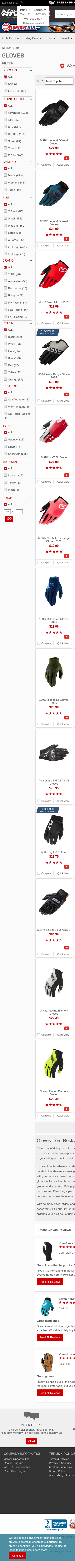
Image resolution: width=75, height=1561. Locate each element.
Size (5, 197)
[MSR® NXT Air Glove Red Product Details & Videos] (53, 475)
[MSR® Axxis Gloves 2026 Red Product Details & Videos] (53, 317)
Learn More (40, 1549)
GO (9, 518)
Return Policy (57, 1471)
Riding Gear (10, 48)
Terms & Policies (59, 1458)
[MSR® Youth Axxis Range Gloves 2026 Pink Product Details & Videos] (53, 556)
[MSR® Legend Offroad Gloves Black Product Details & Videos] (53, 158)
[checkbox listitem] (8, 77)
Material (10, 462)
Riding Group (13, 99)
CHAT (31, 1441)
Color (7, 323)
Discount (10, 70)
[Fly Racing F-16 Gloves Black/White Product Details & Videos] (53, 867)
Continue (17, 1555)
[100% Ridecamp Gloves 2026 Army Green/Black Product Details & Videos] (53, 717)
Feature (9, 386)
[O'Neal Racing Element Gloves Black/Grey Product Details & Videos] (53, 1028)
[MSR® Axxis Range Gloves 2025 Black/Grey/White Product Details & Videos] (53, 394)
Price (7, 497)
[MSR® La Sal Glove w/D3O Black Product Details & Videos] (53, 948)
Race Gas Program (15, 1471)
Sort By (41, 81)
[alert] (33, 16)
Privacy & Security (60, 1462)
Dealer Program (13, 1462)
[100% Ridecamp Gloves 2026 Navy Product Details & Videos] (53, 637)
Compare (46, 164)
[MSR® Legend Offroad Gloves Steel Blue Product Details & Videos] (53, 239)
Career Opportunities (16, 1458)
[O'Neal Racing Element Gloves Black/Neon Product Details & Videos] (53, 1109)
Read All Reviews (49, 1281)
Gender (9, 161)
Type (6, 426)
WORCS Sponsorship (17, 1466)
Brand (8, 260)
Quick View (63, 164)
